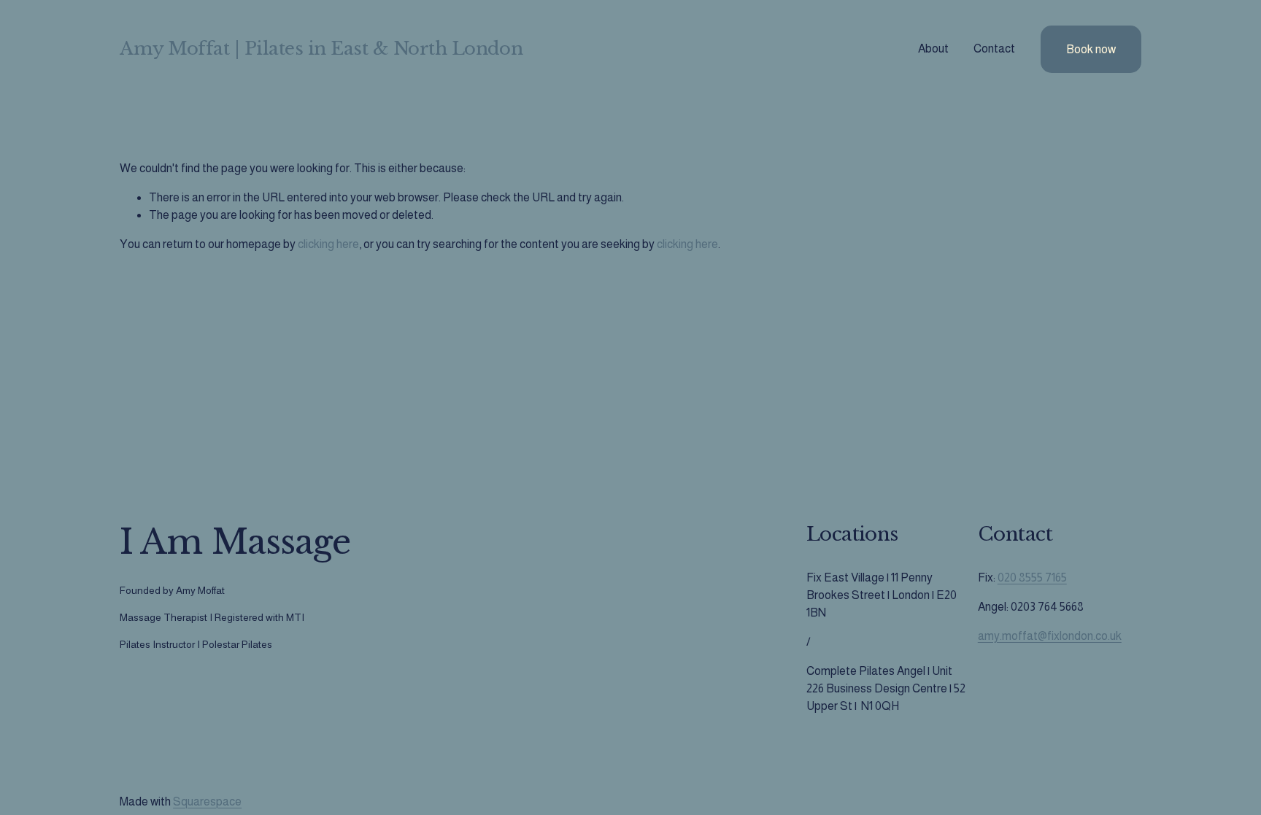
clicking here (328, 244)
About (933, 48)
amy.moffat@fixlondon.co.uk (1050, 636)
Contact (994, 48)
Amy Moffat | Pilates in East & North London (321, 48)
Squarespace (207, 801)
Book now (1091, 49)
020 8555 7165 (1032, 577)
